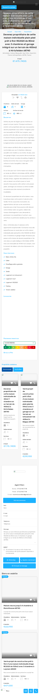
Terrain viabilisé (10, 290)
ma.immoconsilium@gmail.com (22, 494)
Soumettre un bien (9, 7)
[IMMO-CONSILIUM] (19, 2)
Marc (7, 691)
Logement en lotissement (14, 275)
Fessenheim (28, 32)
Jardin (8, 271)
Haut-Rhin (18, 32)
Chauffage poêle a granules (14, 264)
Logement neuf (11, 279)
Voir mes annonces (19, 500)
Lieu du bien (18, 369)
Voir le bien (19, 597)
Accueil (9, 32)
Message (6, 529)
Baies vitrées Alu (11, 257)
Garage (8, 268)
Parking (8, 286)
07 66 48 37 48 (22, 489)
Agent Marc (19, 485)
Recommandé (7, 369)
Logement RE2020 (12, 282)
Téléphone (7, 521)
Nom (5, 505)
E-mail (5, 513)
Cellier (7, 260)
